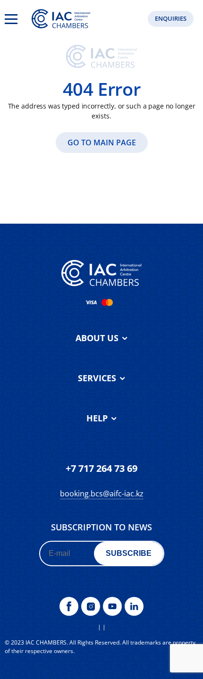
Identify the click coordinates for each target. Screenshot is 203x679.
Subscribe (129, 553)
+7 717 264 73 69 (101, 468)
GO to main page (102, 142)
